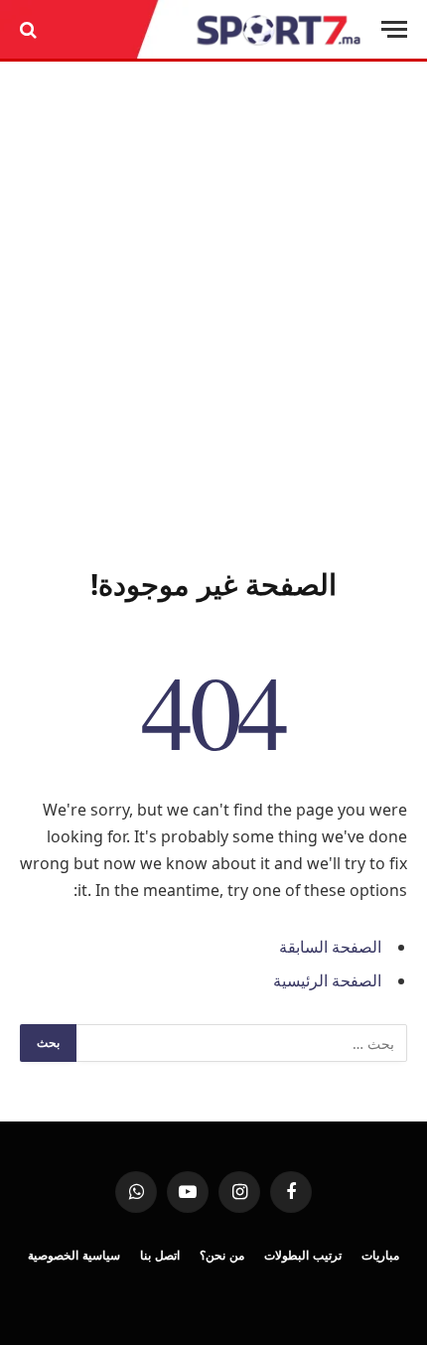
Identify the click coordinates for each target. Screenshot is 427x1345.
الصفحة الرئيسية (327, 980)
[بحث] (30, 29)
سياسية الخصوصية (74, 1255)
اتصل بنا (160, 1255)
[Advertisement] (213, 309)
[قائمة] (394, 29)
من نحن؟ (222, 1255)
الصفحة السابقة (330, 947)
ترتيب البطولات (303, 1255)
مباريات (380, 1255)
